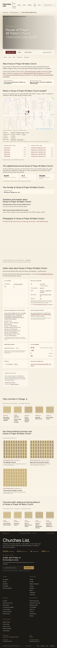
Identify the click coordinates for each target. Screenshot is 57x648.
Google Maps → (21, 139)
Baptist (31, 590)
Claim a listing (6, 624)
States (24, 5)
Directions (28, 52)
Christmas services (7, 611)
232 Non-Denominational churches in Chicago (17, 75)
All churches (5, 579)
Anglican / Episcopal (34, 583)
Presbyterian (32, 592)
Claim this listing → (10, 382)
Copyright (42, 645)
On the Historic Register (8, 607)
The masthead (33, 607)
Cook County (16, 73)
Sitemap (31, 616)
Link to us (32, 611)
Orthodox (32, 581)
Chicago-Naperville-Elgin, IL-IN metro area (33, 73)
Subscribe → (29, 567)
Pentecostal (32, 594)
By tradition (5, 583)
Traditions (29, 5)
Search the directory (7, 588)
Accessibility (52, 645)
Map (10, 57)
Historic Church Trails (7, 603)
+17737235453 (9, 364)
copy (35, 37)
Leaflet (37, 128)
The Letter (35, 5)
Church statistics (6, 609)
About (39, 5)
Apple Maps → (14, 139)
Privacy (46, 645)
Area (14, 57)
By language (5, 586)
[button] (28, 111)
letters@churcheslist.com (34, 641)
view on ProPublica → (44, 285)
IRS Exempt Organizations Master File (41, 304)
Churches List (5, 12)
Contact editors (6, 630)
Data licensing (33, 613)
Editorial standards (7, 628)
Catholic (31, 579)
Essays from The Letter (35, 603)
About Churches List (34, 600)
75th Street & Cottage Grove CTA (38, 147)
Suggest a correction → (15, 384)
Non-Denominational (14, 12)
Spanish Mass (6, 605)
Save (19, 52)
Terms (38, 645)
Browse (19, 5)
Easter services (6, 613)
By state (4, 581)
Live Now (5, 600)
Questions (26, 57)
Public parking (7, 147)
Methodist (32, 588)
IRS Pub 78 (50, 304)
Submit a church (6, 622)
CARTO (51, 128)
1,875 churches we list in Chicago (32, 71)
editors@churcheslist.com (46, 274)
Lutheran (32, 586)
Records (19, 57)
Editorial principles (34, 605)
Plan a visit (11, 52)
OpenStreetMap (42, 128)
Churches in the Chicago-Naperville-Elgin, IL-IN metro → (41, 364)
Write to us (32, 609)
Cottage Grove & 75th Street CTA (38, 150)
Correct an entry (6, 626)
